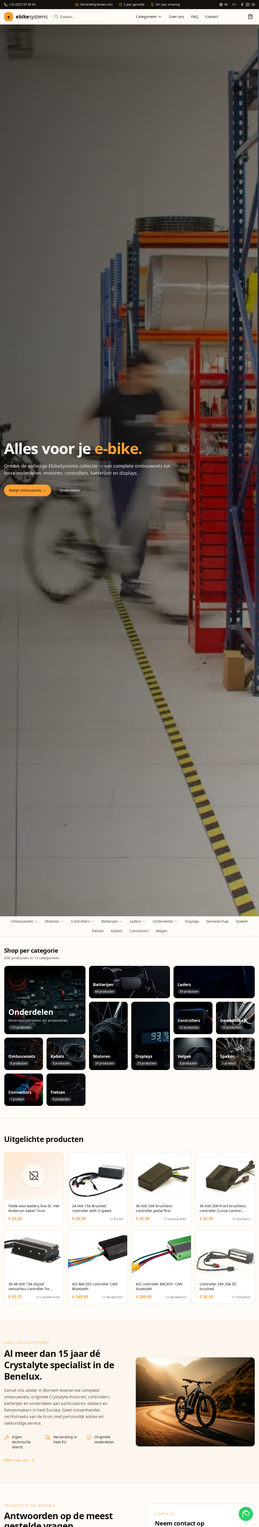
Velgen (161, 930)
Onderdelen (69, 490)
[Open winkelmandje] (250, 16)
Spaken (242, 921)
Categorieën (146, 16)
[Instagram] (247, 4)
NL (226, 5)
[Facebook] (242, 4)
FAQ (194, 16)
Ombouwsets (22, 921)
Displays (192, 921)
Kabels (116, 930)
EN (234, 5)
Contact (211, 16)
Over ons (176, 16)
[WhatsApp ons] (246, 1514)
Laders (135, 921)
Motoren (52, 921)
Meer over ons (16, 1460)
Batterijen (109, 921)
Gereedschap (217, 921)
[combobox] (80, 16)
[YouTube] (253, 4)
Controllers (80, 921)
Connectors (139, 930)
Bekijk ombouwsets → (27, 490)
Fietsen (98, 930)
